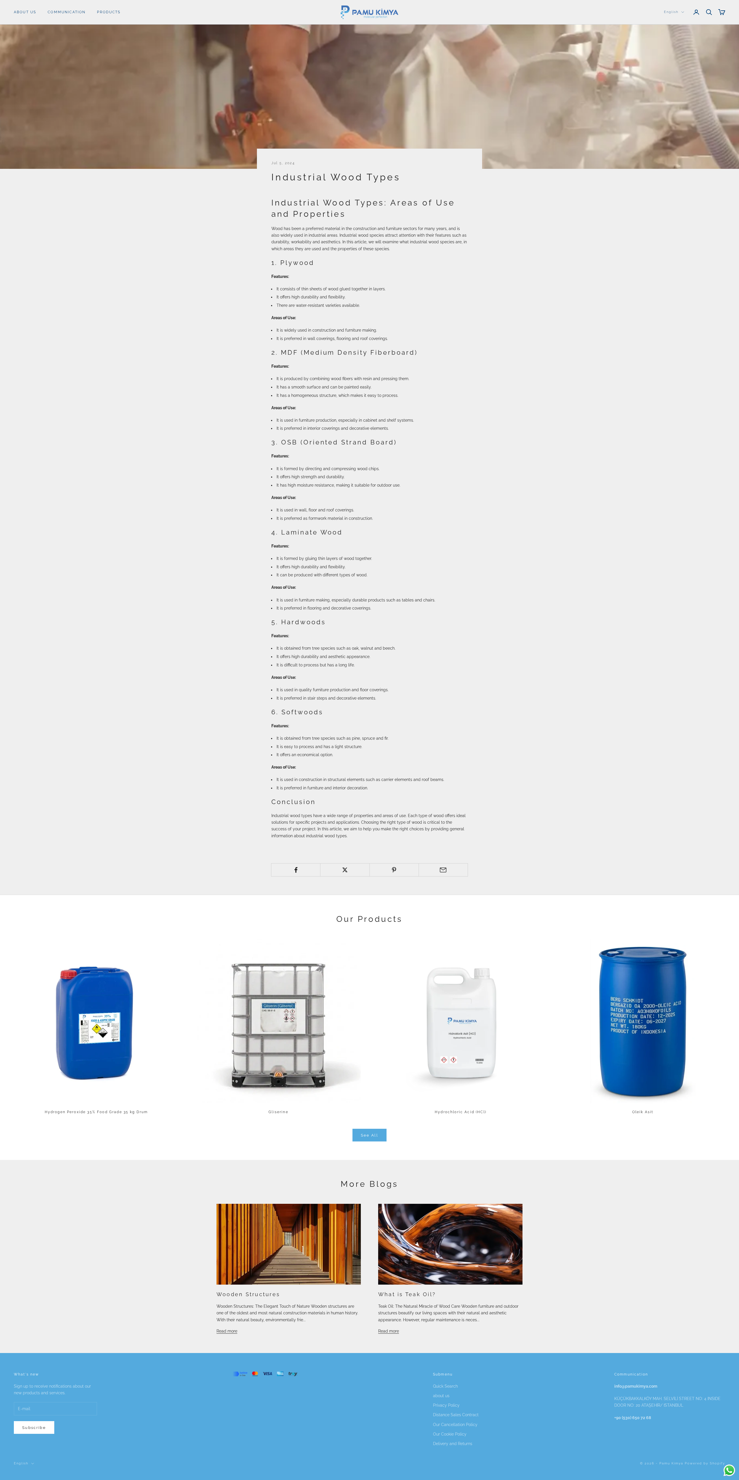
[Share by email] (443, 870)
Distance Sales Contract (456, 1414)
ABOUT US (25, 12)
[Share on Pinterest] (394, 870)
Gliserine (278, 1112)
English (671, 12)
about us (441, 1395)
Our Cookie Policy (449, 1434)
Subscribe (34, 1427)
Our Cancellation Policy (455, 1424)
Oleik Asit (643, 1112)
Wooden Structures (248, 1294)
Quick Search (445, 1386)
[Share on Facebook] (295, 870)
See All (369, 1135)
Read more (227, 1331)
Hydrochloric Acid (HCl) (460, 1112)
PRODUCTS (108, 12)
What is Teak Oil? (407, 1294)
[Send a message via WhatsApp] (729, 1470)
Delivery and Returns (452, 1443)
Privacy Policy (446, 1405)
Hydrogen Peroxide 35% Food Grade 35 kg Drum (96, 1112)
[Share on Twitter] (344, 870)
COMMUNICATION (66, 12)
